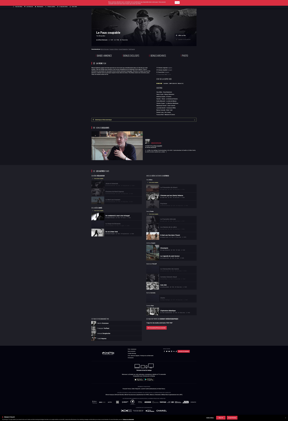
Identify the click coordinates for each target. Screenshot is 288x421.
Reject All (221, 417)
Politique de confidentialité (128, 419)
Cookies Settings (210, 417)
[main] (144, 418)
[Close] (285, 418)
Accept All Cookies (232, 417)
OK (178, 2)
